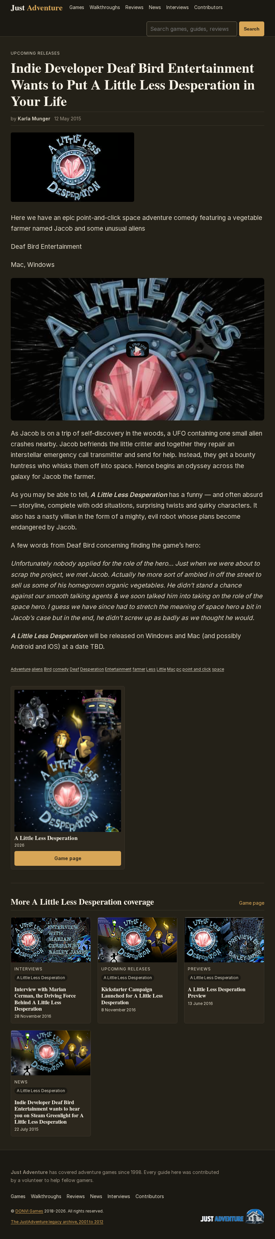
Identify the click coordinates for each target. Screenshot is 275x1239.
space (218, 669)
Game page (67, 858)
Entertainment (118, 669)
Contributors (208, 7)
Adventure (21, 669)
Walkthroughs (105, 7)
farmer (138, 669)
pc (178, 669)
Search (252, 29)
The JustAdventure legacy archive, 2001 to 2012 (57, 1221)
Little (161, 669)
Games (76, 7)
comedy (61, 669)
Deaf (74, 669)
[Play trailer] (137, 349)
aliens (37, 669)
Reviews (134, 7)
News (155, 7)
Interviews (177, 7)
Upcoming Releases (35, 53)
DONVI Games (29, 1211)
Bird (48, 669)
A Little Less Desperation (45, 838)
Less (151, 669)
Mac (171, 669)
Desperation (92, 669)
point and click (196, 669)
